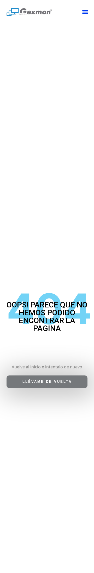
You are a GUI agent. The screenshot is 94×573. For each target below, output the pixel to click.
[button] (85, 12)
